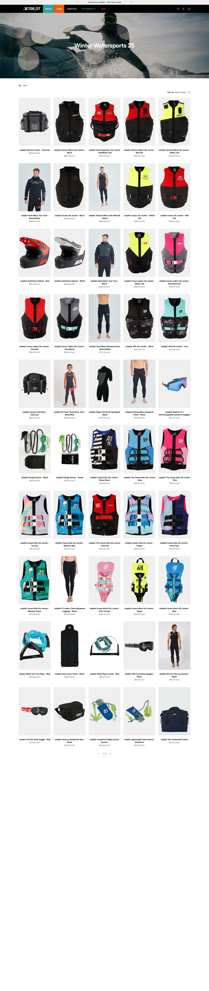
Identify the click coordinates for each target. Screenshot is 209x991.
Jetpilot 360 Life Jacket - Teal (174, 346)
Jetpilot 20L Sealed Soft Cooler (174, 739)
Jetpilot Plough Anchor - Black (34, 477)
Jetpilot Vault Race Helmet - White (69, 281)
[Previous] (77, 2)
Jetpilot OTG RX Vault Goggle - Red (34, 739)
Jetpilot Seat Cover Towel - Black (69, 674)
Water (48, 9)
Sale (103, 9)
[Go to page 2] (110, 754)
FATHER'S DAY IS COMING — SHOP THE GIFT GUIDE (104, 2)
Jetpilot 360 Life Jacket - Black (139, 346)
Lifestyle (71, 9)
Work (59, 9)
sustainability (88, 9)
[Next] (131, 2)
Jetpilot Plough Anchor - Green (69, 477)
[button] (182, 92)
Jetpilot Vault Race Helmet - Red (34, 281)
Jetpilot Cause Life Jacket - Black (70, 215)
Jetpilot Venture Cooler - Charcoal (34, 150)
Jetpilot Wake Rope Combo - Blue (104, 674)
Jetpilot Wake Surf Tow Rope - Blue (34, 674)
